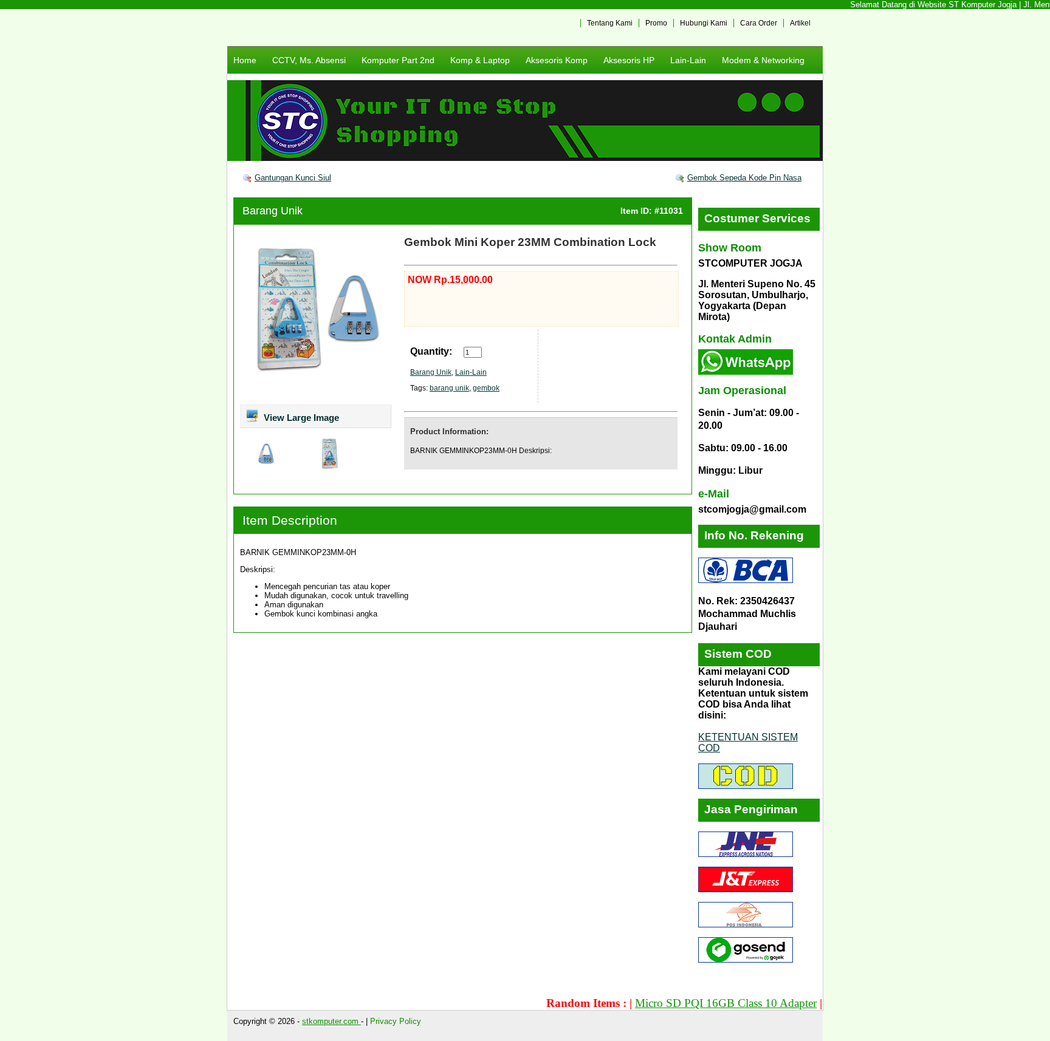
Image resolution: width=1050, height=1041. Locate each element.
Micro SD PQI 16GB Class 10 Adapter (704, 1003)
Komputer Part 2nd (398, 60)
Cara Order (758, 23)
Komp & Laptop (480, 60)
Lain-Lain (688, 60)
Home (244, 60)
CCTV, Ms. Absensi (309, 60)
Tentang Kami (610, 23)
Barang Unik (272, 211)
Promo (656, 23)
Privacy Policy (395, 1021)
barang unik (449, 388)
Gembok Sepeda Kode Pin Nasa (744, 177)
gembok (486, 388)
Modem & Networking (763, 60)
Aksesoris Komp (557, 60)
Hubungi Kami (703, 23)
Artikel (800, 23)
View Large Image (300, 417)
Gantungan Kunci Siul (293, 177)
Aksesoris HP (628, 60)
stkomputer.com (331, 1021)
